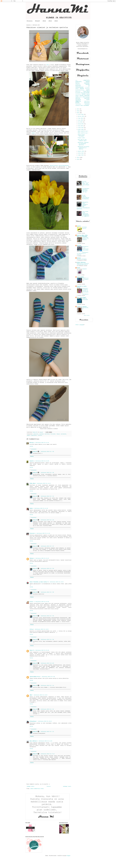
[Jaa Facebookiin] (50, 432)
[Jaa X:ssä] (48, 432)
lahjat (58, 434)
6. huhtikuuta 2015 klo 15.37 (41, 558)
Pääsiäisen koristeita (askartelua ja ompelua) (83, 147)
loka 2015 (80, 118)
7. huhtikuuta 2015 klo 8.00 (46, 663)
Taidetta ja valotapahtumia (85, 279)
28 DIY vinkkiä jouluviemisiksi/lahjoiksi (85, 197)
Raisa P (31, 650)
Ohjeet (37, 21)
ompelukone (87, 101)
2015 (56, 21)
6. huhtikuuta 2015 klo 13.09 (41, 461)
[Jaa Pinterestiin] (51, 432)
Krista (31, 601)
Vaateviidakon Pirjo (35, 676)
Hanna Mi (35, 451)
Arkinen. (79, 258)
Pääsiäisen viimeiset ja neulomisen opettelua (83, 143)
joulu (88, 90)
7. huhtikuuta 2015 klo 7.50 (46, 568)
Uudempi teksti (30, 786)
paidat (77, 102)
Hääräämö (79, 245)
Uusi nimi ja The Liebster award (82, 140)
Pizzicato (32, 533)
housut (82, 88)
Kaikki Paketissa (81, 262)
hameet (77, 88)
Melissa (31, 442)
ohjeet (88, 99)
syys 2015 (80, 120)
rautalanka (78, 104)
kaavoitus (77, 91)
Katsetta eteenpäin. (82, 259)
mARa (31, 695)
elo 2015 (80, 122)
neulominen (63, 434)
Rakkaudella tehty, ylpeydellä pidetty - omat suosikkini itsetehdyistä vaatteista (83, 206)
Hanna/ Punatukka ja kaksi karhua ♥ (39, 581)
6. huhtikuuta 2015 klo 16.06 (41, 601)
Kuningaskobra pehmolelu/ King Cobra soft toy (85, 190)
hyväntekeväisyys (79, 90)
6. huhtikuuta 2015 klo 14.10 (42, 483)
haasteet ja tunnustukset (82, 86)
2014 (50, 21)
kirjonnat (77, 92)
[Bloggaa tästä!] (47, 432)
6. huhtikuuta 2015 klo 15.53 (55, 581)
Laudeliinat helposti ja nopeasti (85, 238)
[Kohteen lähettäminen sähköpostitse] (46, 432)
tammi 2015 (81, 155)
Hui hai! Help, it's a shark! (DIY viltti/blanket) (85, 183)
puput (33, 133)
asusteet (41, 434)
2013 (44, 21)
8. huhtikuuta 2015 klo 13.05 (44, 741)
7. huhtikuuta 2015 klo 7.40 (46, 472)
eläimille (77, 84)
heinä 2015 (81, 123)
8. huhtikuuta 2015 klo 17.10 (46, 753)
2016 (78, 110)
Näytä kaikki (87, 315)
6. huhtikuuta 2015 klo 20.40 (41, 650)
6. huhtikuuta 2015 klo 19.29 (40, 629)
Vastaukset (33, 449)
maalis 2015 (81, 151)
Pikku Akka (32, 483)
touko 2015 (81, 127)
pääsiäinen (34, 435)
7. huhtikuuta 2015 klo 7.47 (46, 546)
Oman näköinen (33, 741)
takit (81, 105)
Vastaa (31, 446)
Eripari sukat (81, 137)
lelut (80, 96)
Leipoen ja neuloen (82, 306)
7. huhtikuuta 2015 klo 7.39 (46, 451)
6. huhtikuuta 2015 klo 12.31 (41, 442)
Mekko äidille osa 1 (83, 133)
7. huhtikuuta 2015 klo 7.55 (46, 615)
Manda (31, 508)
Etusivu (29, 21)
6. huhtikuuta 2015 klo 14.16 (40, 508)
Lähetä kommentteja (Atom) (37, 788)
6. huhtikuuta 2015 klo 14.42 (42, 533)
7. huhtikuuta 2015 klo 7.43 (46, 519)
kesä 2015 (80, 125)
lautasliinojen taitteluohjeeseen (59, 165)
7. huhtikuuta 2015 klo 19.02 (44, 721)
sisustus (40, 435)
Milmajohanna (33, 721)
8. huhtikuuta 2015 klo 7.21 (46, 709)
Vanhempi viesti (67, 786)
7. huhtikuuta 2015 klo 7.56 (46, 639)
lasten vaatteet (84, 95)
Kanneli (31, 461)
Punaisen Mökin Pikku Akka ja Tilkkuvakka (82, 236)
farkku (88, 84)
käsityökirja (78, 94)
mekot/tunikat (86, 96)
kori (82, 92)
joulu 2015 (81, 114)
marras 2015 (81, 116)
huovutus (87, 88)
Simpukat (84, 268)
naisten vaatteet (82, 98)
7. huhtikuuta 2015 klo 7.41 (46, 496)
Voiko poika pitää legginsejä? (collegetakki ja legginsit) (85, 214)
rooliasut (87, 104)
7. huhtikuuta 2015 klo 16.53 (39, 695)
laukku (77, 96)
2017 (78, 109)
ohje (47, 64)
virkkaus (86, 105)
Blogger (68, 855)
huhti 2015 (81, 129)
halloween (87, 87)
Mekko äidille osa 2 (83, 131)
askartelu (35, 434)
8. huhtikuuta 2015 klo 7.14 (46, 685)
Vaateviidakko (80, 277)
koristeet (53, 434)
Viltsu (31, 629)
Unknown (31, 558)
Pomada (78, 267)
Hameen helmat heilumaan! (81, 135)
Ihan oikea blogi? (81, 297)
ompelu (28, 435)
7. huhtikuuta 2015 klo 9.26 (47, 676)
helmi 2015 (81, 153)
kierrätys (47, 434)
